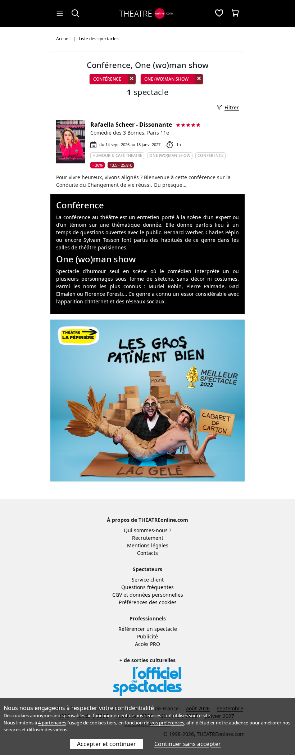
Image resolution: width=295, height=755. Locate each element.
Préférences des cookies (148, 602)
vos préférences (167, 722)
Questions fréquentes (147, 587)
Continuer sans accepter (187, 744)
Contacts (147, 553)
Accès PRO (147, 644)
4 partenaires (52, 722)
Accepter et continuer (106, 744)
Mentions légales (147, 545)
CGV (117, 594)
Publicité (147, 636)
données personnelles (156, 594)
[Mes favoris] (219, 13)
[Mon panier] (235, 13)
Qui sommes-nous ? (147, 530)
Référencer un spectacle (147, 628)
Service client (148, 579)
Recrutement (147, 537)
